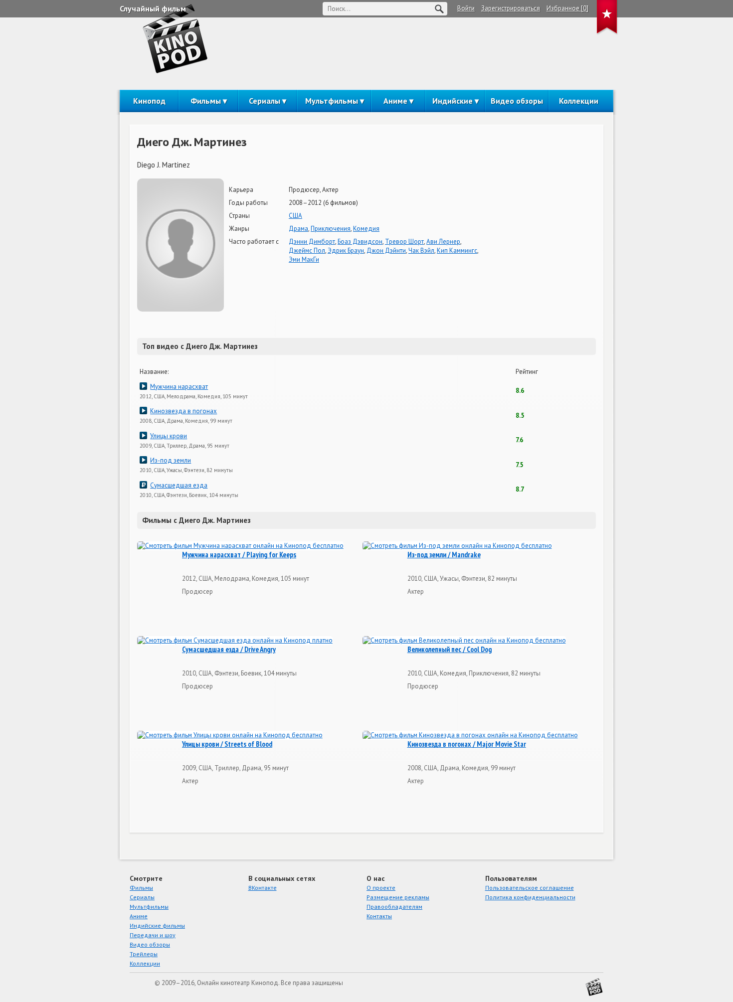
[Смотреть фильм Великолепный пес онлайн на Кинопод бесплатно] (464, 641)
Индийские (452, 101)
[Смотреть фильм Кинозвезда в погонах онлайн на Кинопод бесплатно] (470, 735)
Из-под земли (170, 460)
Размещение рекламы (397, 897)
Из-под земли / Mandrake (444, 554)
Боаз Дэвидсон (360, 241)
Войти (466, 8)
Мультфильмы (331, 101)
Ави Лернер (443, 241)
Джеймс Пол (307, 250)
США (295, 215)
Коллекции (578, 101)
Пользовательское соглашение (529, 887)
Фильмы (205, 101)
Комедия (366, 228)
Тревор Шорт (404, 241)
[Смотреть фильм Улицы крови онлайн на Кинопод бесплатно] (230, 735)
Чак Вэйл (421, 250)
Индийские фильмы (157, 925)
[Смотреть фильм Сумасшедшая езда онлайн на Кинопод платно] (235, 641)
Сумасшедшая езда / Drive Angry (229, 649)
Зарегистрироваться (510, 8)
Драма (298, 228)
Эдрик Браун (346, 250)
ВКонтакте (262, 887)
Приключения (331, 228)
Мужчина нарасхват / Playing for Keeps (239, 554)
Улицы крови (168, 436)
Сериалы (264, 101)
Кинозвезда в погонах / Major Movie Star (466, 744)
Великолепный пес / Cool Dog (449, 649)
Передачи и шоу (153, 935)
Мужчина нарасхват (179, 386)
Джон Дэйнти (386, 250)
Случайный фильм (153, 8)
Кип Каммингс (457, 250)
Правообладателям (394, 906)
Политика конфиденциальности (530, 897)
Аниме (395, 101)
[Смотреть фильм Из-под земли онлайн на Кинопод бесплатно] (457, 546)
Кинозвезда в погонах (183, 411)
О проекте (380, 887)
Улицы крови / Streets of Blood (227, 744)
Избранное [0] (567, 8)
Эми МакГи (304, 259)
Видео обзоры (517, 101)
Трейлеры (144, 954)
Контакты (379, 916)
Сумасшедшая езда (178, 485)
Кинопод (149, 101)
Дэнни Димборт (312, 241)
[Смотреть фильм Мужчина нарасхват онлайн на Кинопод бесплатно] (240, 546)
